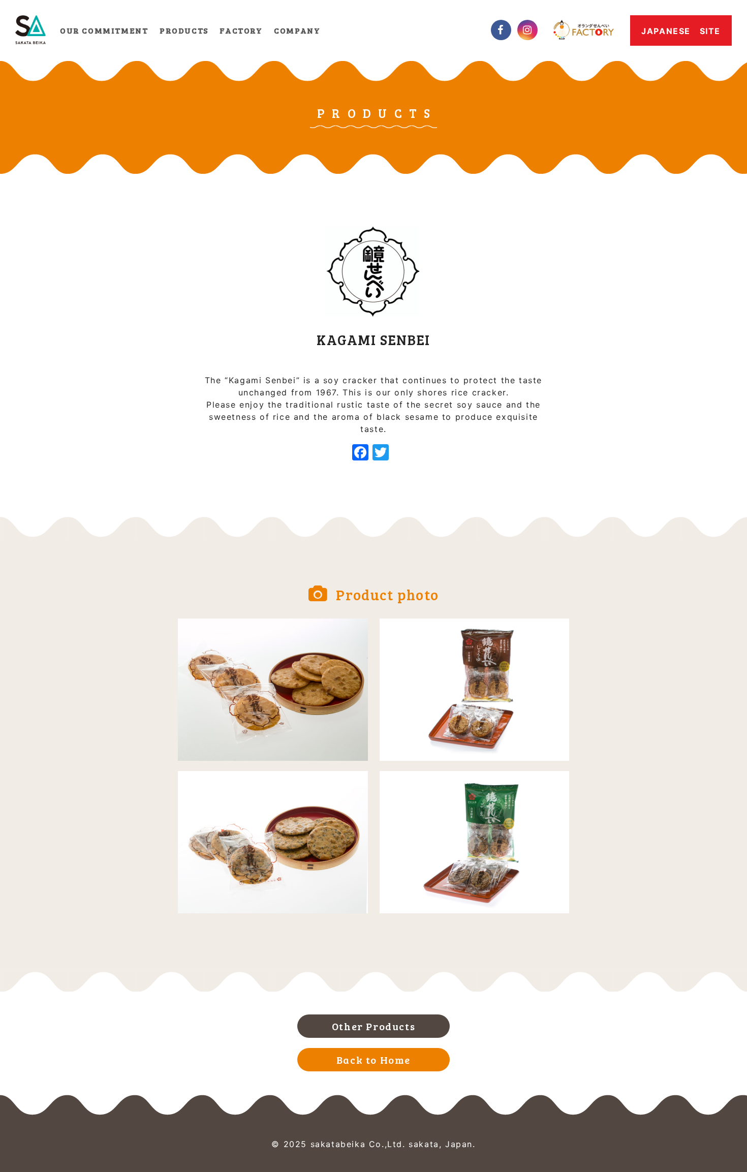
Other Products (373, 1026)
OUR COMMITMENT (104, 30)
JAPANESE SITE (681, 31)
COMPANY (297, 30)
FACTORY (241, 30)
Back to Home (373, 1060)
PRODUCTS (184, 30)
